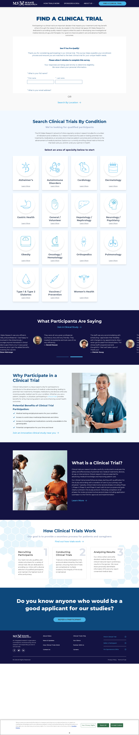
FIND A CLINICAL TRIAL (112, 3)
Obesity (25, 254)
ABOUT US (88, 3)
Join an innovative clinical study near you (34, 433)
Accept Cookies (116, 725)
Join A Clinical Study (67, 327)
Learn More (25, 186)
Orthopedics (84, 254)
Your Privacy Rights (88, 725)
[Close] (69, 733)
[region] (69, 727)
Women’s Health (84, 291)
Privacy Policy (112, 659)
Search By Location (68, 102)
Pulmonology (113, 254)
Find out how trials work (68, 541)
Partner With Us (78, 645)
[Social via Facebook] (14, 650)
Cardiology (84, 180)
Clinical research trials (98, 474)
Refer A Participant (110, 643)
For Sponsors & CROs (111, 649)
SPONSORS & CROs (71, 3)
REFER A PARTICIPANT (69, 619)
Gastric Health (26, 217)
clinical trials (52, 396)
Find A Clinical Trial (110, 637)
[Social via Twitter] (18, 650)
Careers (76, 649)
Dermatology (113, 180)
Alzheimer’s (26, 180)
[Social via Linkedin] (23, 650)
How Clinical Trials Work (51, 645)
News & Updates (48, 640)
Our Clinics (77, 640)
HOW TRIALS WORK (51, 3)
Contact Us (46, 649)
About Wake (47, 636)
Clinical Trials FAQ (79, 636)
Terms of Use (122, 659)
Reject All (103, 725)
